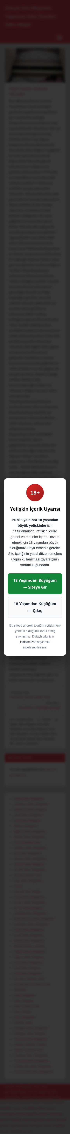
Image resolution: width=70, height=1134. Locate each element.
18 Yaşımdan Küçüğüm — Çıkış (35, 607)
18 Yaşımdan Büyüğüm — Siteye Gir (35, 584)
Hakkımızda (28, 642)
